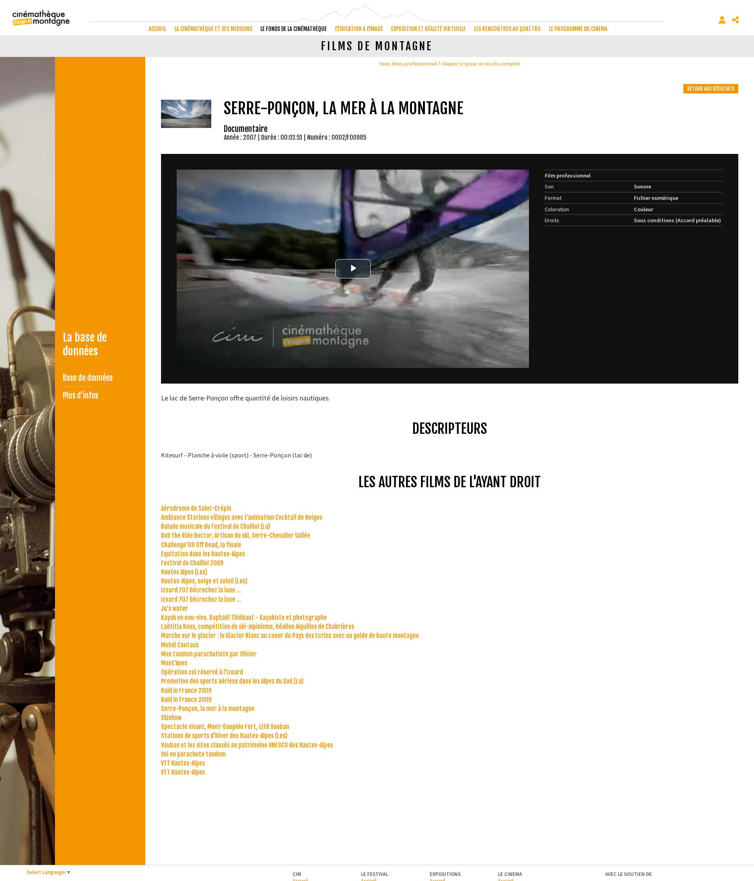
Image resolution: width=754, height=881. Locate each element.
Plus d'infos (80, 395)
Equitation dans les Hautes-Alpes (203, 554)
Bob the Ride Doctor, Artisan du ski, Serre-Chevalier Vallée (235, 535)
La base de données (85, 344)
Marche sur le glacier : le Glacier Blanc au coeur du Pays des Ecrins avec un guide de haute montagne (290, 636)
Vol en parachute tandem (193, 754)
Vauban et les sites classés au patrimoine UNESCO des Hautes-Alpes (247, 745)
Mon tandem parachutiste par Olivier (209, 654)
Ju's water (174, 608)
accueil (157, 29)
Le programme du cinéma (578, 29)
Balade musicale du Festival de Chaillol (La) (215, 526)
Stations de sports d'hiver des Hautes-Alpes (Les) (224, 736)
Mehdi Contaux (180, 645)
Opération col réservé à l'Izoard (202, 672)
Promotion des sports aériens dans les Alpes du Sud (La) (232, 681)
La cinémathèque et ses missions (213, 29)
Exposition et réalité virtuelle (428, 29)
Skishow (171, 718)
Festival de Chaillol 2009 (192, 563)
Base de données (88, 378)
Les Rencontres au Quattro (507, 29)
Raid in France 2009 (186, 691)
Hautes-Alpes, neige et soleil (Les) (204, 581)
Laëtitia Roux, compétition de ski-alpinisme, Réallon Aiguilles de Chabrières (257, 627)
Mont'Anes (174, 663)
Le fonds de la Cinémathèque (293, 29)
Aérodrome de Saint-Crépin (196, 508)
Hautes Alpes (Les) (184, 572)
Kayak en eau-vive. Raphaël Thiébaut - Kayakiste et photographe (244, 617)
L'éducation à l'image (359, 29)
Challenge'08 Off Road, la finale (201, 545)
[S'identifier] (722, 20)
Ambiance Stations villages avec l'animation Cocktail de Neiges (241, 517)
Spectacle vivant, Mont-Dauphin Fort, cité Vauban (225, 727)
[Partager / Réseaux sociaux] (735, 20)
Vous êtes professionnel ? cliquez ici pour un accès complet (449, 63)
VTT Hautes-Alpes (183, 763)
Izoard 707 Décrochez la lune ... (201, 590)
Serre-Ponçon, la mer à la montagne (207, 709)
